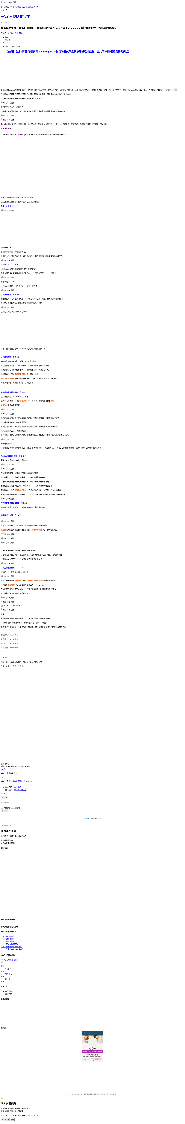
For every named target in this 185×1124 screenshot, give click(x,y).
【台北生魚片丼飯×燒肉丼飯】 (12, 949)
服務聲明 (113, 1094)
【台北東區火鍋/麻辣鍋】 (10, 944)
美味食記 (17, 787)
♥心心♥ (3, 769)
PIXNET (76, 1094)
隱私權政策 (104, 1094)
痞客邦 (15, 781)
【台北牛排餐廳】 (8, 936)
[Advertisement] (17, 72)
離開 (12, 1120)
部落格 (7, 40)
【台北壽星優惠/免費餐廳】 (11, 947)
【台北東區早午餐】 (8, 941)
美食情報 (18, 33)
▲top (3, 793)
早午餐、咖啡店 (20, 790)
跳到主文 (4, 22)
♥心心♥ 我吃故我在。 (17, 17)
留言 (19, 781)
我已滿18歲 (5, 1120)
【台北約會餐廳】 (8, 939)
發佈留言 (4, 811)
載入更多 (4, 798)
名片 (7, 42)
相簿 (7, 37)
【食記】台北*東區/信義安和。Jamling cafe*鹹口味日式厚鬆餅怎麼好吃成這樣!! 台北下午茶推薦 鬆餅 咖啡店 (67, 51)
